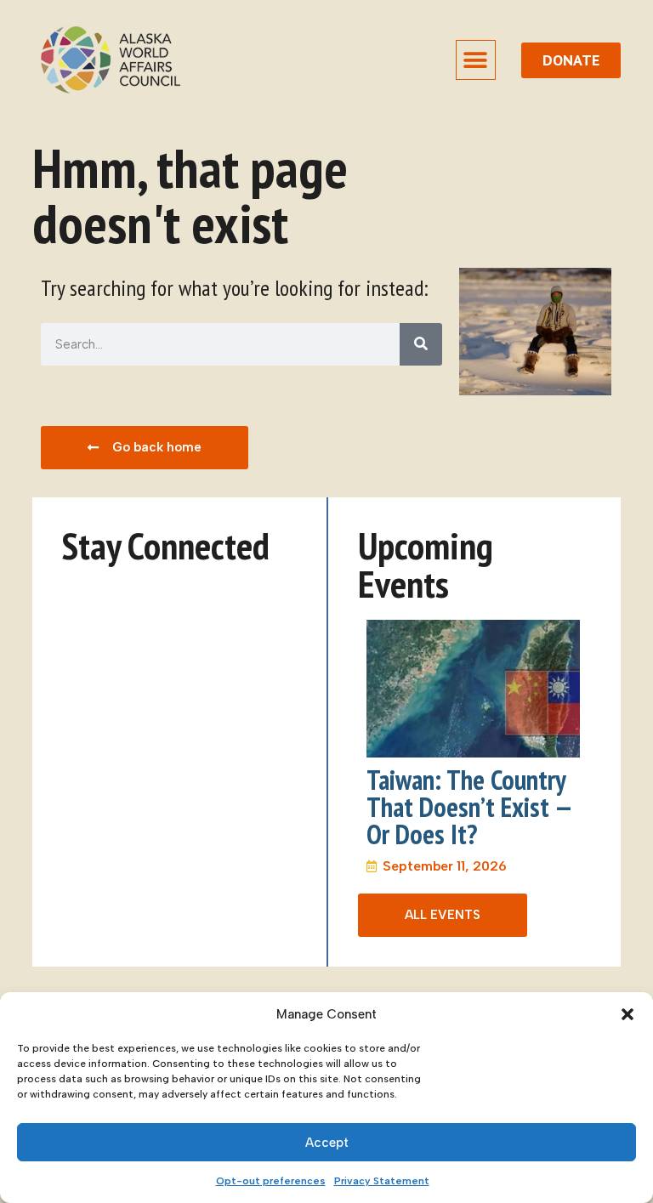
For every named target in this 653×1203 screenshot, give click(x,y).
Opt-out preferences (271, 1181)
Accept (327, 1142)
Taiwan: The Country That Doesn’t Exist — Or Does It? (468, 807)
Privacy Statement (381, 1181)
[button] (627, 1014)
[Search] (421, 344)
